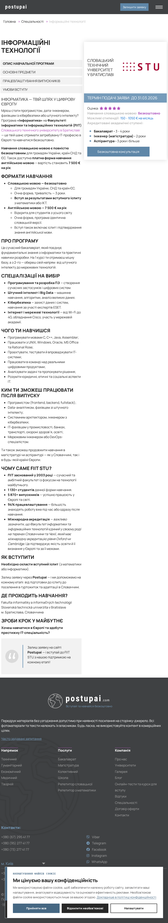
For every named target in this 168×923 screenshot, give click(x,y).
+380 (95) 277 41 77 (15, 843)
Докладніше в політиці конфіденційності (126, 897)
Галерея (121, 771)
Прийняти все (36, 908)
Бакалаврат (67, 759)
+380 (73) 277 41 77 (15, 849)
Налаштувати (134, 908)
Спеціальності (32, 21)
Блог (118, 777)
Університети (125, 765)
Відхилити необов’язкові (85, 908)
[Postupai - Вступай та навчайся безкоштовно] (23, 7)
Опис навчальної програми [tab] (28, 63)
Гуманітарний (11, 765)
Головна (9, 21)
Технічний (9, 759)
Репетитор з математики (77, 790)
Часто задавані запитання (21, 738)
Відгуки (120, 796)
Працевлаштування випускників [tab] (31, 81)
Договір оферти (127, 809)
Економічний (11, 771)
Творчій (7, 784)
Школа (63, 777)
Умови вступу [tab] (15, 89)
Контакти (122, 815)
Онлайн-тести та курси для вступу (136, 787)
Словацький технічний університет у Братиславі (100, 67)
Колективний (68, 771)
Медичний (9, 777)
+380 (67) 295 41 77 (15, 837)
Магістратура (68, 765)
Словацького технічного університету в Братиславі (40, 130)
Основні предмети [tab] (19, 72)
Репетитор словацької (75, 784)
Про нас (121, 759)
